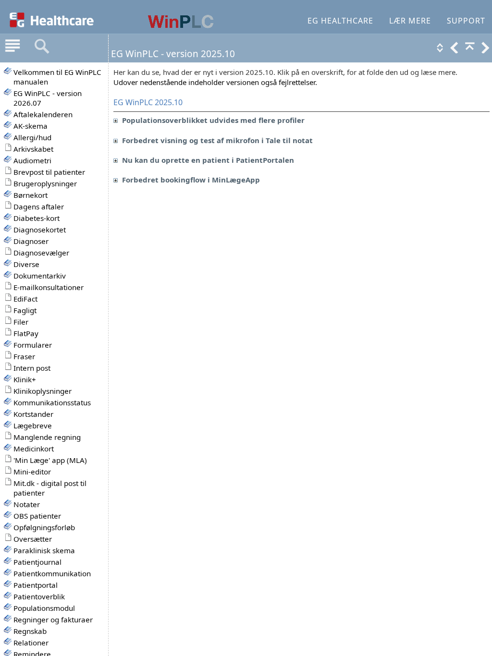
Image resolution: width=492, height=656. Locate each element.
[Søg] (41, 46)
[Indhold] (12, 46)
